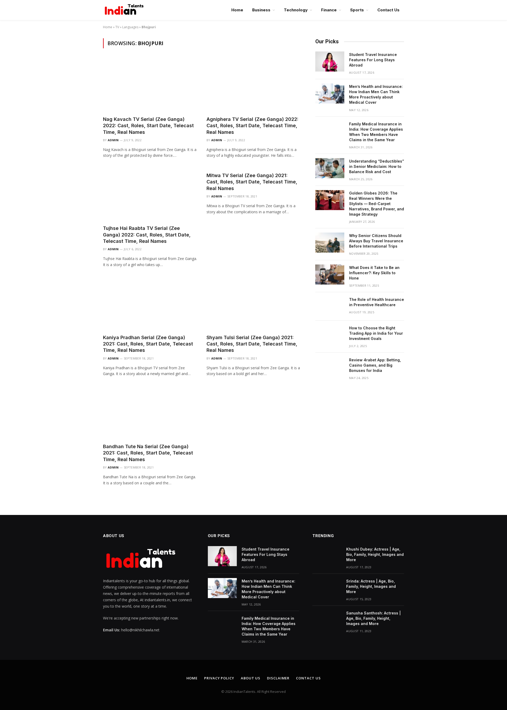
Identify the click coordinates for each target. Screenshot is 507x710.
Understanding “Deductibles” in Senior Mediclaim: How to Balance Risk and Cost (376, 166)
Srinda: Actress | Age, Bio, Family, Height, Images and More (371, 586)
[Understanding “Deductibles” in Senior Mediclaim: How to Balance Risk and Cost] (329, 168)
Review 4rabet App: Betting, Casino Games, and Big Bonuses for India (375, 365)
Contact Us (388, 9)
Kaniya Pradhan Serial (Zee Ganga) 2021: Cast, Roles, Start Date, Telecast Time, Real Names (148, 344)
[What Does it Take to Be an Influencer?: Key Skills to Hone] (329, 274)
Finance (329, 9)
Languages (130, 27)
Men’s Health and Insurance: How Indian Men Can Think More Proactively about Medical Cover (376, 94)
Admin (113, 140)
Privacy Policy (219, 678)
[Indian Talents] (125, 10)
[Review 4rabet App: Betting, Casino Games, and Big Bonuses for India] (329, 367)
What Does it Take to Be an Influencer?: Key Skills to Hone (374, 272)
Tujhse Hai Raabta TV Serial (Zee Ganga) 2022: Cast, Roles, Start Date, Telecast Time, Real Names (147, 234)
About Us (250, 678)
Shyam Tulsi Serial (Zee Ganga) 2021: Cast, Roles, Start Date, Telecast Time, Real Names (251, 344)
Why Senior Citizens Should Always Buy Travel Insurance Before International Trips (376, 240)
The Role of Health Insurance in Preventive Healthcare (376, 302)
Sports (357, 9)
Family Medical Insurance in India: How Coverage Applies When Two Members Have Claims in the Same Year (376, 132)
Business (261, 9)
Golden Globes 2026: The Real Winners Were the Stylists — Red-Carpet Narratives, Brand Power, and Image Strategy (376, 203)
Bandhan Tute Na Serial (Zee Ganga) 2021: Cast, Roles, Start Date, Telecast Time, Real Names (148, 453)
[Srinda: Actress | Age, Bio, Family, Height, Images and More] (326, 588)
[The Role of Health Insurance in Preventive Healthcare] (329, 306)
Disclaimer (278, 678)
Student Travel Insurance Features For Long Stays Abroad (373, 59)
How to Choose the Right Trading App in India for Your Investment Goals (376, 333)
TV (117, 27)
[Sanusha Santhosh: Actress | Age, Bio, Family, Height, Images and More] (326, 620)
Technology (296, 9)
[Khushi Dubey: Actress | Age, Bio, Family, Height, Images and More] (326, 556)
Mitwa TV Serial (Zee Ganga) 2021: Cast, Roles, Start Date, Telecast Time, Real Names (251, 182)
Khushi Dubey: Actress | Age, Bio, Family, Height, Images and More (375, 554)
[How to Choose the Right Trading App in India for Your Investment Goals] (329, 335)
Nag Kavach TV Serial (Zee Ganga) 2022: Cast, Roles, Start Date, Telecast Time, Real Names (148, 125)
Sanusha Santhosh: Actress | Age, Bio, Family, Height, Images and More (373, 618)
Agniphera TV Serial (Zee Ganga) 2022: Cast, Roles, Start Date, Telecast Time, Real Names (252, 125)
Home (237, 9)
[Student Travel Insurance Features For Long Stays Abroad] (329, 61)
